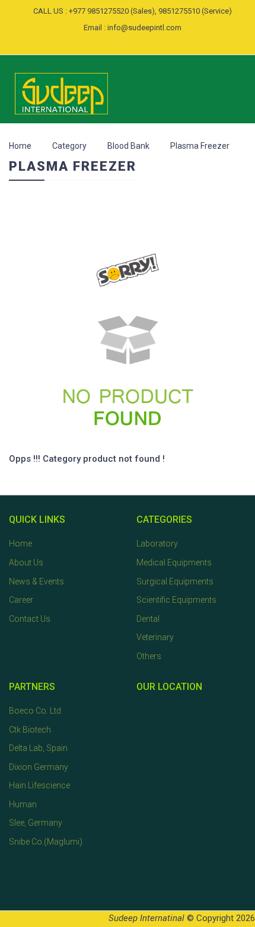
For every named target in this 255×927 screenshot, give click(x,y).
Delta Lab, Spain (38, 748)
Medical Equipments (174, 562)
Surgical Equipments (174, 581)
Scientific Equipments (176, 600)
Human (23, 804)
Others (148, 656)
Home (20, 146)
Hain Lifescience (39, 785)
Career (21, 600)
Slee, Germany (35, 822)
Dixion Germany (38, 767)
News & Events (36, 581)
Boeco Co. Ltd (35, 710)
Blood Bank (128, 146)
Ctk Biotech (30, 729)
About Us (26, 562)
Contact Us (29, 619)
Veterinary (155, 637)
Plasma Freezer (200, 146)
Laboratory (157, 543)
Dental (148, 619)
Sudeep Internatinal (146, 918)
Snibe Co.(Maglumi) (45, 841)
